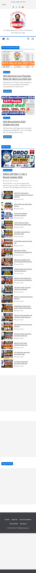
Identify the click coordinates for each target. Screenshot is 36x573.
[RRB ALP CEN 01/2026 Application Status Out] (7, 345)
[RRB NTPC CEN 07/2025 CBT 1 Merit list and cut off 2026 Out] (7, 280)
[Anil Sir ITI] (3, 39)
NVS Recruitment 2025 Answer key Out (14, 123)
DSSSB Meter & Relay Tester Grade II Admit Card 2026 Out (22, 307)
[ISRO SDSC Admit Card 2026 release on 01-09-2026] (7, 290)
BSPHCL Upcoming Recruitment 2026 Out (23, 297)
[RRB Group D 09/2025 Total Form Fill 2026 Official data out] (7, 262)
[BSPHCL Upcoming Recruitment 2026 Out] (7, 299)
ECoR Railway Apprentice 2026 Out (23, 242)
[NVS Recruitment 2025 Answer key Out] (18, 105)
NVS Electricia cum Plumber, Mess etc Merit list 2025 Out (17, 77)
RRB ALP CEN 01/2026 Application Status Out (20, 344)
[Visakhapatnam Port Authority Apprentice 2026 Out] (7, 271)
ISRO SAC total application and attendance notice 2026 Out (23, 316)
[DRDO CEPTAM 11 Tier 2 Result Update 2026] (18, 158)
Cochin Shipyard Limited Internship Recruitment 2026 (22, 223)
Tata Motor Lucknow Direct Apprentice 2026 (22, 233)
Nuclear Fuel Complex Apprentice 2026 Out (20, 214)
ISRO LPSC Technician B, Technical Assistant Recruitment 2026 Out (23, 195)
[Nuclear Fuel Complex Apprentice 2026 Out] (7, 215)
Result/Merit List (8, 170)
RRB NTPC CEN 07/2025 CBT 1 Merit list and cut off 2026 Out (23, 279)
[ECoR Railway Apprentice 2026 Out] (7, 243)
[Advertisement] (18, 393)
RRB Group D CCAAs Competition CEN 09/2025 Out (23, 251)
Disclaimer (23, 523)
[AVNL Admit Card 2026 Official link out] (7, 206)
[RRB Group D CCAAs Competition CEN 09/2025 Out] (7, 252)
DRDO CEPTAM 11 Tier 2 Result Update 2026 (15, 175)
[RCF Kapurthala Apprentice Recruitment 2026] (7, 354)
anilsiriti (16, 180)
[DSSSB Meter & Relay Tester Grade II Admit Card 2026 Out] (7, 308)
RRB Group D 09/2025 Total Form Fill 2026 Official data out (23, 260)
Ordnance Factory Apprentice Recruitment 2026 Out (22, 335)
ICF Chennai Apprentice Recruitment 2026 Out (21, 362)
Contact (7, 519)
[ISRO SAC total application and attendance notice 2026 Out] (7, 317)
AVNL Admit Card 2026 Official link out (23, 205)
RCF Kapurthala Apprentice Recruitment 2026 (22, 353)
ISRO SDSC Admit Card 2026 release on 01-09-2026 (22, 288)
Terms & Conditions (25, 519)
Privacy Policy (14, 523)
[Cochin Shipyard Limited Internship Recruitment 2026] (7, 225)
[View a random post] (32, 39)
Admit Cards (6, 72)
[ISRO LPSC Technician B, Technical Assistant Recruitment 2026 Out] (7, 196)
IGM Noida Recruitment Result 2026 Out (23, 325)
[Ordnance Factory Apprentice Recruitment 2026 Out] (7, 336)
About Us (14, 519)
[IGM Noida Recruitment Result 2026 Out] (7, 327)
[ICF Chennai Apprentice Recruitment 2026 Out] (7, 364)
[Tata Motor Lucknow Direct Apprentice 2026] (7, 234)
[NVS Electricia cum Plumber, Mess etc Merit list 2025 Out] (18, 60)
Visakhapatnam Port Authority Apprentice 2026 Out (23, 270)
